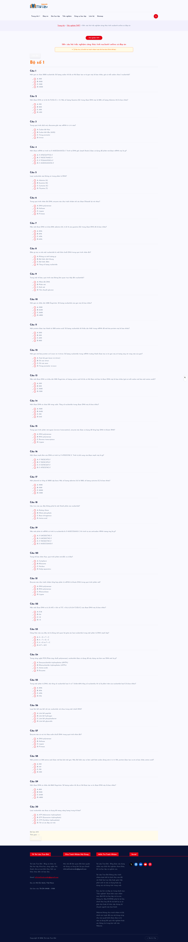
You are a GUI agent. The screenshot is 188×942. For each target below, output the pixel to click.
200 (39, 107)
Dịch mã (41, 287)
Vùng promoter (43, 135)
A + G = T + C (43, 637)
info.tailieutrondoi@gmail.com (46, 877)
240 (39, 417)
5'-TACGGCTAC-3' (44, 541)
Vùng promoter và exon (46, 366)
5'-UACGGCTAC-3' (44, 535)
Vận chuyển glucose (45, 290)
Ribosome (41, 563)
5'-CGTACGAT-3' (44, 465)
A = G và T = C (43, 642)
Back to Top (152, 938)
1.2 (39, 620)
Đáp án (45, 16)
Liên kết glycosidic (44, 721)
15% (39, 696)
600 (39, 338)
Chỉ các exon (42, 363)
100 (39, 104)
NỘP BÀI (35, 838)
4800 (40, 315)
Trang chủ (35, 16)
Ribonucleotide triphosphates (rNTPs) (51, 665)
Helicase (41, 208)
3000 (40, 87)
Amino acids (42, 668)
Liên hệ (91, 16)
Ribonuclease (42, 592)
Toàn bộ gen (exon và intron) (48, 358)
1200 (39, 307)
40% (39, 236)
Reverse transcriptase (46, 439)
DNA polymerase (44, 206)
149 (39, 767)
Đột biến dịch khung (45, 259)
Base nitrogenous (44, 515)
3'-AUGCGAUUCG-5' (45, 163)
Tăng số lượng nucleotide (47, 264)
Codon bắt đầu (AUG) (46, 132)
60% (39, 239)
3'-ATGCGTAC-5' (44, 467)
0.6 (39, 614)
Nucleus (41, 566)
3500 (40, 493)
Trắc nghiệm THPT (73, 25)
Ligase (40, 211)
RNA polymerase (44, 437)
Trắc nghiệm (67, 16)
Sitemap (100, 16)
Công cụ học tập (80, 16)
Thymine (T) (42, 188)
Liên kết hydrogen (44, 716)
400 (39, 112)
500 (39, 79)
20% (39, 231)
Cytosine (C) (42, 186)
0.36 (39, 612)
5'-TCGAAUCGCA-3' (45, 160)
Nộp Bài (35, 55)
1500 (39, 84)
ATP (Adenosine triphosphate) (49, 815)
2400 (40, 310)
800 (39, 340)
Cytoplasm (42, 561)
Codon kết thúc (43, 129)
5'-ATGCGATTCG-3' (45, 155)
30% (39, 234)
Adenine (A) (42, 180)
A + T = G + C (43, 640)
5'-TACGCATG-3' (44, 459)
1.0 (39, 617)
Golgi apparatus (44, 569)
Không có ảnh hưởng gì (46, 256)
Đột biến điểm (43, 262)
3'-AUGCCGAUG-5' (45, 544)
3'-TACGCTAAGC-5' (45, 157)
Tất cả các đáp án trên (46, 823)
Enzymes (41, 670)
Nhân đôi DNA (43, 282)
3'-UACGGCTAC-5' (44, 538)
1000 (39, 81)
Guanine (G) (42, 183)
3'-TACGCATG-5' (43, 462)
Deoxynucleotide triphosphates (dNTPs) (52, 662)
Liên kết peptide (44, 713)
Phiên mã (41, 284)
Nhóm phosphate (44, 513)
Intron (40, 137)
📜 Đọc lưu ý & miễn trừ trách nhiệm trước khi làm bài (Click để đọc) (94, 49)
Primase (41, 214)
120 (39, 414)
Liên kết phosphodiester (46, 718)
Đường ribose (43, 510)
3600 (40, 312)
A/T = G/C (42, 645)
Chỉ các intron (43, 361)
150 (39, 769)
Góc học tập (55, 16)
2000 (40, 490)
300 (39, 109)
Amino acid (42, 518)
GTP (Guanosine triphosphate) (49, 817)
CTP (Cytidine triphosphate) (48, 820)
